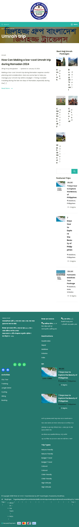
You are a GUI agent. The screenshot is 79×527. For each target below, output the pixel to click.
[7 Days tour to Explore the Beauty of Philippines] (60, 182)
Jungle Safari (6, 388)
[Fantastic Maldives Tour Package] (60, 271)
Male (69, 289)
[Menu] (72, 24)
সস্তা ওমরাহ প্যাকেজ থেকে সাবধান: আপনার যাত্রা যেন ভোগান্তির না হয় (57, 423)
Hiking (3, 396)
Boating (4, 400)
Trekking (4, 384)
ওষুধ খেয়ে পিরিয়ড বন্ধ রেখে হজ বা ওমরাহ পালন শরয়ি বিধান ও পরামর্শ (56, 439)
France (27, 499)
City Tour (4, 379)
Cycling (4, 392)
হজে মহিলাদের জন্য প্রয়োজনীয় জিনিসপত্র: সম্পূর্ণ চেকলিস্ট (54, 434)
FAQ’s (11, 516)
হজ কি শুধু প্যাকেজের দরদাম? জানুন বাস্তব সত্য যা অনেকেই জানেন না (56, 418)
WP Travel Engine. (43, 496)
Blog (6, 499)
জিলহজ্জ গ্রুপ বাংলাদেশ (19, 496)
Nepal (43, 345)
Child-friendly (57, 117)
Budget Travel (69, 79)
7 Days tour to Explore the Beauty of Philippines (72, 192)
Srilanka (70, 292)
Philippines (71, 203)
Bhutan (40, 499)
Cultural (69, 114)
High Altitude (57, 154)
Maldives (71, 201)
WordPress (60, 496)
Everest (60, 499)
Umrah (3, 55)
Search (74, 171)
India (43, 357)
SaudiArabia (45, 341)
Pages (9, 499)
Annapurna (46, 499)
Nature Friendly (47, 450)
